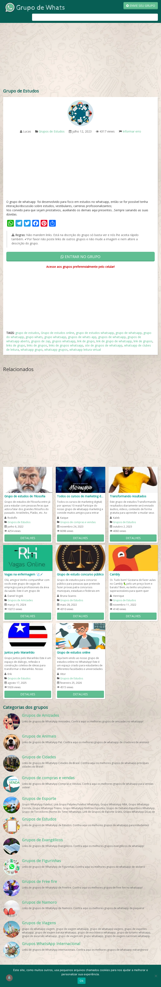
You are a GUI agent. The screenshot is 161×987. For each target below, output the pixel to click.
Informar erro (132, 131)
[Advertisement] (80, 56)
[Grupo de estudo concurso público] (80, 558)
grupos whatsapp (63, 341)
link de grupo (86, 341)
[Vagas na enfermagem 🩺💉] (27, 558)
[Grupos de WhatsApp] (34, 7)
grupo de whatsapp (129, 333)
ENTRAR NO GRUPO (82, 256)
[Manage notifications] (9, 977)
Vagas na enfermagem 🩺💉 (23, 574)
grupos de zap (40, 341)
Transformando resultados (128, 496)
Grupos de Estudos (52, 131)
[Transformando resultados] (133, 480)
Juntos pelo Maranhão (19, 652)
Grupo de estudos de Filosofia (24, 496)
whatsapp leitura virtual (85, 350)
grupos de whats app (82, 337)
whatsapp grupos (56, 350)
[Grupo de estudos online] (80, 636)
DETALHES (27, 538)
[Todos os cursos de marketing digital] (80, 480)
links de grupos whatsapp (66, 345)
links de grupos (37, 345)
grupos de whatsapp (112, 337)
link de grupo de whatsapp (114, 341)
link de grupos (143, 341)
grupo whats (34, 337)
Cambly (115, 574)
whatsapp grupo (32, 350)
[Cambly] (133, 558)
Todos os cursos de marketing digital (80, 496)
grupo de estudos (27, 333)
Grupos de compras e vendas (78, 522)
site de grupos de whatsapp (103, 345)
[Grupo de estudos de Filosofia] (27, 480)
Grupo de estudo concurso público (80, 574)
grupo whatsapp (55, 337)
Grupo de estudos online (57, 333)
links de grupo (15, 345)
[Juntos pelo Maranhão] (27, 636)
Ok (81, 980)
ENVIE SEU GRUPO (142, 6)
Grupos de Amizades (20, 600)
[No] (156, 976)
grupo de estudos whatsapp (95, 333)
